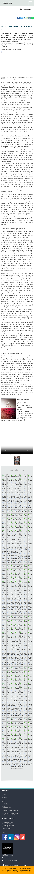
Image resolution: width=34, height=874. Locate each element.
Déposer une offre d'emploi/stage (10, 813)
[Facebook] (5, 837)
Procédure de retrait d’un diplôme (10, 815)
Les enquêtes (5, 804)
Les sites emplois (6, 809)
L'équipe (4, 794)
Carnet (3, 800)
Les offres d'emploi (6, 828)
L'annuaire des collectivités (8, 825)
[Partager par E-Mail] (26, 18)
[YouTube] (22, 837)
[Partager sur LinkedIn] (24, 18)
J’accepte (28, 872)
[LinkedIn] (11, 837)
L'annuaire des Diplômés (7, 821)
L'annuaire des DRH (6, 824)
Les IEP (3, 806)
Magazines (4, 797)
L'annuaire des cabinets (7, 826)
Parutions (4, 803)
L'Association (5, 793)
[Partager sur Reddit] (29, 18)
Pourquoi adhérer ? (6, 812)
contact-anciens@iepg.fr (13, 860)
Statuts (3, 796)
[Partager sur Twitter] (21, 18)
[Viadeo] (17, 837)
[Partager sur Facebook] (18, 18)
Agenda (4, 799)
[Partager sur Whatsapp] (32, 18)
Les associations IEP (6, 807)
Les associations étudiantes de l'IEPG (10, 810)
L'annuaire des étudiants (7, 822)
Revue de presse (6, 801)
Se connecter (25, 9)
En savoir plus (21, 872)
